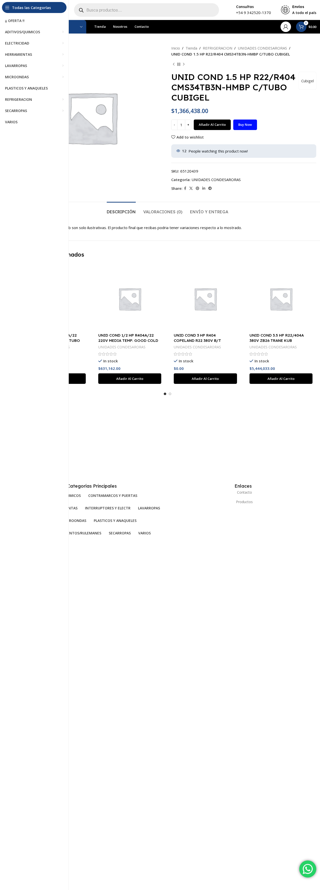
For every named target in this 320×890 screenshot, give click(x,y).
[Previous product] (173, 64)
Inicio (175, 48)
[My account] (286, 27)
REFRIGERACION (217, 48)
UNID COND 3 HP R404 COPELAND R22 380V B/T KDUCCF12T (197, 340)
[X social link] (191, 188)
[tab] (121, 209)
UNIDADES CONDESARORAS (262, 48)
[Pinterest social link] (197, 188)
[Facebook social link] (185, 188)
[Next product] (183, 64)
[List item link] (243, 492)
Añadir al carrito (212, 124)
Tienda (191, 48)
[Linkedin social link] (204, 188)
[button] (130, 378)
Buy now (245, 124)
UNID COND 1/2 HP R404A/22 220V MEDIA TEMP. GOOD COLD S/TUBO (128, 340)
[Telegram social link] (210, 188)
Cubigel (307, 80)
